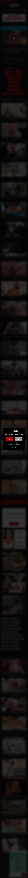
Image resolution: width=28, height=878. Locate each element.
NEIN (18, 439)
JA (9, 439)
